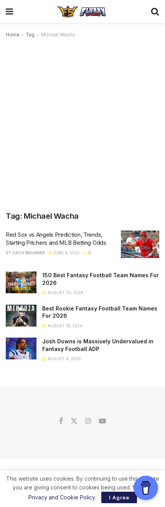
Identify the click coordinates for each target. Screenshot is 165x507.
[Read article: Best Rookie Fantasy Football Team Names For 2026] (21, 316)
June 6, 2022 (65, 252)
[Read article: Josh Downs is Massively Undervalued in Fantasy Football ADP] (21, 348)
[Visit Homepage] (82, 11)
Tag (30, 34)
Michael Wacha (58, 34)
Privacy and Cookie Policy (61, 497)
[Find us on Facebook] (61, 421)
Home (13, 34)
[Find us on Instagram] (88, 421)
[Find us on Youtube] (102, 421)
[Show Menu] (9, 11)
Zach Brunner (28, 252)
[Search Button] (155, 11)
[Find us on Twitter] (74, 421)
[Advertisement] (82, 125)
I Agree (119, 497)
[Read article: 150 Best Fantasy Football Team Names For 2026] (21, 282)
